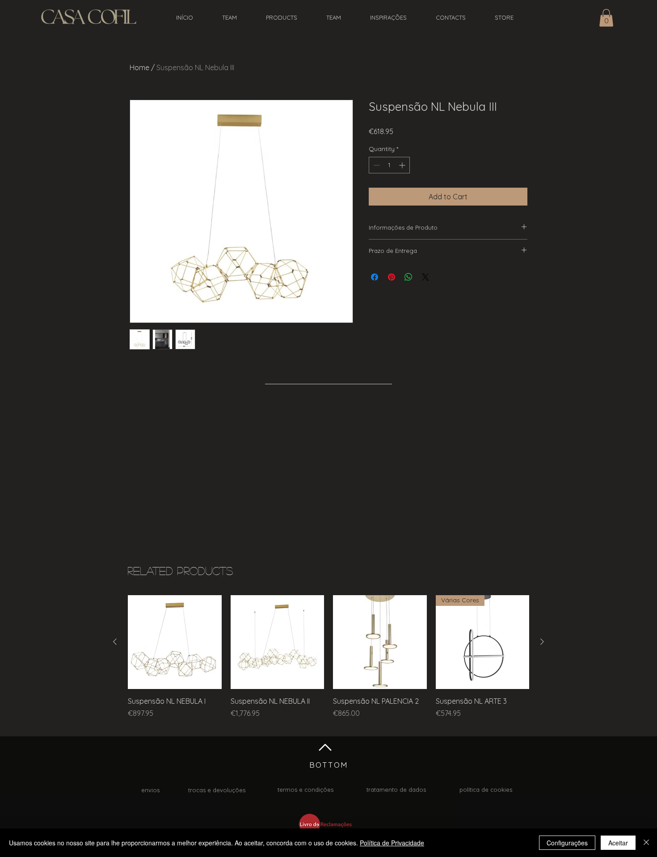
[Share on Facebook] (374, 277)
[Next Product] (542, 641)
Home (139, 67)
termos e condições (305, 789)
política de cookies (485, 789)
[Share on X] (425, 277)
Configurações (567, 842)
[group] (329, 662)
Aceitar (618, 842)
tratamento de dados (396, 789)
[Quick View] (175, 642)
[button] (606, 17)
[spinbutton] (389, 165)
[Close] (646, 843)
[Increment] (403, 165)
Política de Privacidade (392, 842)
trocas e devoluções (216, 790)
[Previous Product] (115, 641)
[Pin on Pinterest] (391, 277)
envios (150, 790)
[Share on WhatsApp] (408, 277)
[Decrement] (375, 165)
